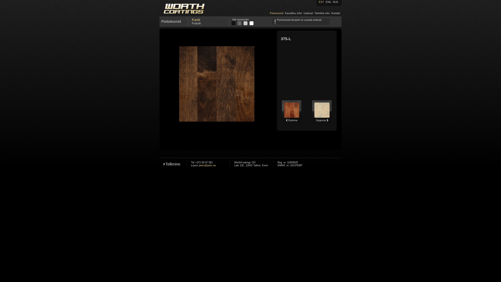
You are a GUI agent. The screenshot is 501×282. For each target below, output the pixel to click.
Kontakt (335, 13)
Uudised (308, 13)
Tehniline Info (322, 13)
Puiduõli (196, 23)
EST (321, 2)
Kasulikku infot (293, 13)
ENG (328, 2)
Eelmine (292, 120)
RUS (335, 2)
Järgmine (321, 120)
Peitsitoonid (276, 13)
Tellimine (172, 164)
